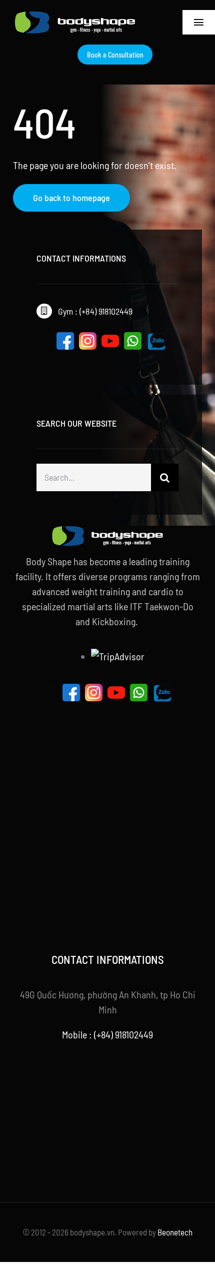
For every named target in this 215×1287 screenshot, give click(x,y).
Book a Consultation (115, 55)
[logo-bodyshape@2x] (75, 16)
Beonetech (175, 1232)
